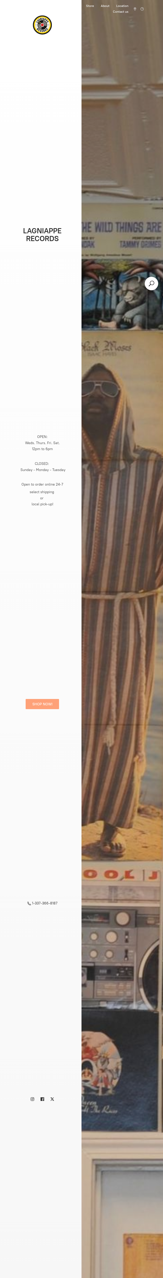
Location (122, 6)
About (105, 6)
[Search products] (151, 283)
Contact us (120, 12)
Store (90, 6)
